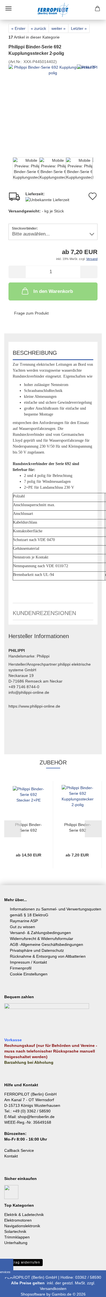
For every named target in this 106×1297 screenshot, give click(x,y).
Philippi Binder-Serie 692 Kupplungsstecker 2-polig (78, 827)
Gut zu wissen (22, 926)
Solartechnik (15, 1231)
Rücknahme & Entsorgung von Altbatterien (48, 956)
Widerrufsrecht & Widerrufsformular (41, 938)
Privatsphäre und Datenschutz (37, 950)
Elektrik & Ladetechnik (24, 1214)
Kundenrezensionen (44, 613)
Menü (8, 8)
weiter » (58, 28)
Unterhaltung (15, 1242)
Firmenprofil (20, 968)
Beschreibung (35, 353)
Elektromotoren (18, 1220)
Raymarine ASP (24, 921)
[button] (8, 171)
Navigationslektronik (22, 1226)
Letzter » (79, 28)
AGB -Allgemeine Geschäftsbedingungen (46, 944)
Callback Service (19, 1150)
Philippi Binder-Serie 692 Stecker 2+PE (28, 827)
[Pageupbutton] (90, 1288)
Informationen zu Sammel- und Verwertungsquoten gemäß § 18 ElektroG (55, 912)
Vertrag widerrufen (23, 1262)
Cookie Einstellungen (28, 974)
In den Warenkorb (53, 291)
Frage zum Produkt (31, 313)
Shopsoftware (33, 1294)
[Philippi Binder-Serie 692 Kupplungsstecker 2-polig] (53, 109)
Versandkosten (53, 1288)
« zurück (38, 28)
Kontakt (11, 1156)
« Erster (18, 28)
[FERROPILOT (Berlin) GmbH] (53, 10)
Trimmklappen (17, 1237)
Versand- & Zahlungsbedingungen (40, 932)
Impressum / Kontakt (28, 962)
